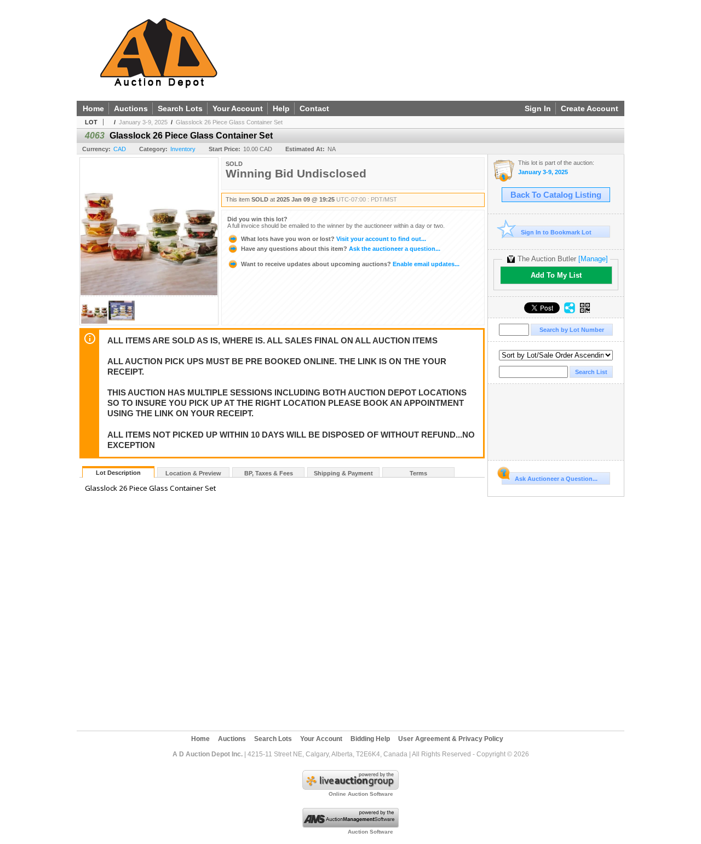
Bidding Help (370, 739)
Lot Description (118, 472)
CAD (119, 149)
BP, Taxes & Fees (268, 473)
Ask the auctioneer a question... (340, 248)
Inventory (183, 149)
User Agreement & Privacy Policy (450, 739)
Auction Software (370, 832)
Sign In (538, 108)
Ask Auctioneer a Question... (556, 478)
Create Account (589, 108)
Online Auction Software (361, 794)
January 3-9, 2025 (143, 122)
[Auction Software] (350, 825)
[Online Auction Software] (350, 787)
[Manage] (593, 259)
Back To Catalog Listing (555, 195)
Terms (418, 473)
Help (281, 108)
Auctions (131, 108)
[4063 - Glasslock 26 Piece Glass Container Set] (94, 322)
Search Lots (180, 108)
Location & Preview (193, 473)
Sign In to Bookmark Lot (556, 232)
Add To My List (556, 275)
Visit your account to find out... (333, 239)
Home (93, 108)
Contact (314, 108)
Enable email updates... (350, 264)
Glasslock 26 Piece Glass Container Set (229, 122)
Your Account (237, 108)
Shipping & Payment (343, 473)
